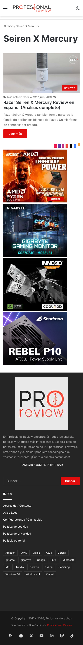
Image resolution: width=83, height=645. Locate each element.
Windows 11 (33, 574)
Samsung (64, 567)
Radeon (34, 567)
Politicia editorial (14, 540)
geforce (10, 559)
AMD (24, 552)
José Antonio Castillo (19, 97)
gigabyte (26, 559)
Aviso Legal (10, 512)
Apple (36, 552)
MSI (8, 567)
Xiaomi (50, 574)
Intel (54, 559)
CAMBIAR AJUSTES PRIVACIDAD (41, 464)
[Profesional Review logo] (32, 8)
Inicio (10, 26)
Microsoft (68, 559)
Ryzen (49, 567)
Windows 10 (13, 574)
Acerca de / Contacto (17, 505)
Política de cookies (15, 526)
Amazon (10, 552)
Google (41, 559)
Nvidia (20, 567)
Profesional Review (60, 625)
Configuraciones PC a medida (22, 519)
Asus (49, 552)
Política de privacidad (17, 533)
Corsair (62, 552)
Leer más (15, 133)
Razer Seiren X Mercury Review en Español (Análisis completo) (38, 105)
